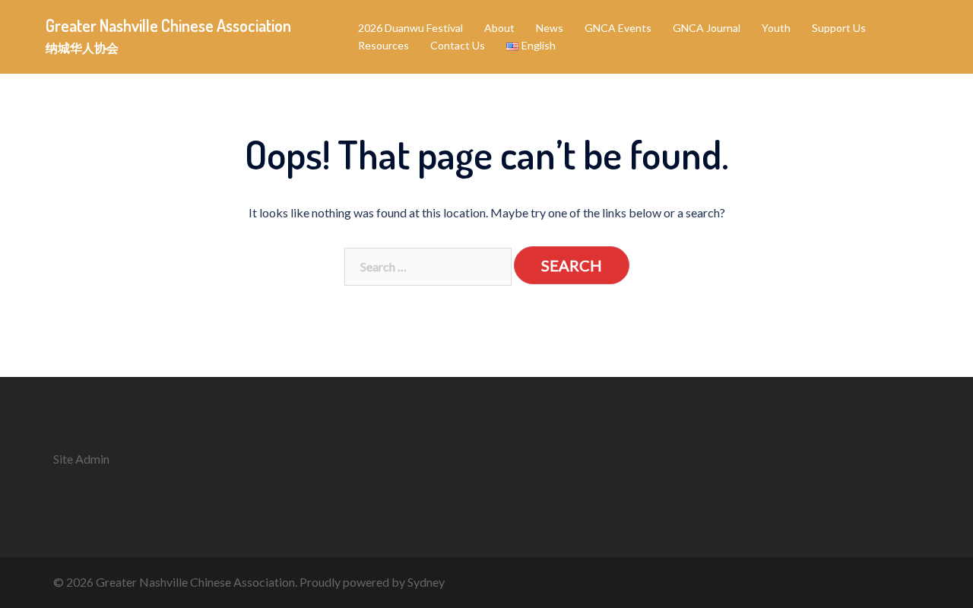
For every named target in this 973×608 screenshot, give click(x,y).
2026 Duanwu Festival (410, 27)
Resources (383, 45)
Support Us (839, 27)
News (549, 27)
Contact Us (457, 45)
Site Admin (81, 458)
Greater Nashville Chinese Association (168, 25)
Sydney (426, 582)
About (499, 27)
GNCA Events (618, 27)
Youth (776, 27)
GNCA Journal (706, 27)
